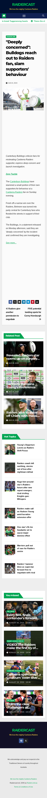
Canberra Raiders (14, 192)
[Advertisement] (23, 132)
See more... (11, 243)
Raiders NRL (11, 36)
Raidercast (23, 4)
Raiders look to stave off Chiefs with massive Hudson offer (23, 416)
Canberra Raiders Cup (15, 671)
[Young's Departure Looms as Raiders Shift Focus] (11, 450)
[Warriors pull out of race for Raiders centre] (11, 551)
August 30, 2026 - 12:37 (20, 623)
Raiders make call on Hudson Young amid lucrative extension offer (25, 512)
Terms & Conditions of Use (23, 787)
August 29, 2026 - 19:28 (20, 682)
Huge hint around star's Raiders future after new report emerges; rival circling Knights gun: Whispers (25, 490)
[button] (43, 16)
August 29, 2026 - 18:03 (20, 712)
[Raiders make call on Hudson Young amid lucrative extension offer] (11, 514)
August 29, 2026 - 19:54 (20, 652)
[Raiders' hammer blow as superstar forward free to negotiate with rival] (11, 570)
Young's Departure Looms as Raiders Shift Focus (26, 448)
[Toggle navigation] (24, 16)
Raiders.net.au (32, 783)
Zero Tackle (11, 174)
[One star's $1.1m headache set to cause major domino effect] (11, 533)
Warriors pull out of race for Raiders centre (26, 548)
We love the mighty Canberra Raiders (23, 779)
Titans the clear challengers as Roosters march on (21, 707)
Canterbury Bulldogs (19, 181)
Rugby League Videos (15, 641)
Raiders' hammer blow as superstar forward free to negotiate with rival (26, 568)
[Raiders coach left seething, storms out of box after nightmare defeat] (11, 469)
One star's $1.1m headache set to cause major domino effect (25, 531)
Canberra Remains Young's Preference (20, 385)
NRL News (10, 611)
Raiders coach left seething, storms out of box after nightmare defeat (25, 467)
